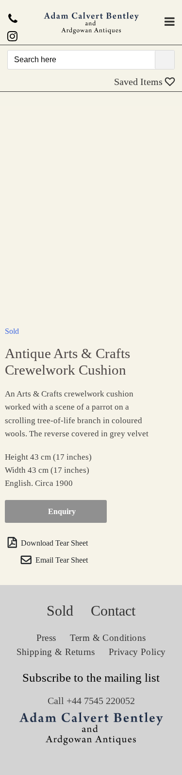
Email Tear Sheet (60, 560)
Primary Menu (170, 21)
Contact (113, 611)
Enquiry (62, 511)
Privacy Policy (137, 652)
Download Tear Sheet (53, 543)
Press (46, 638)
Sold (12, 331)
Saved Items (139, 81)
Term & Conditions (108, 638)
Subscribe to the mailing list (91, 677)
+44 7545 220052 (100, 700)
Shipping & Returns (56, 652)
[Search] (164, 60)
